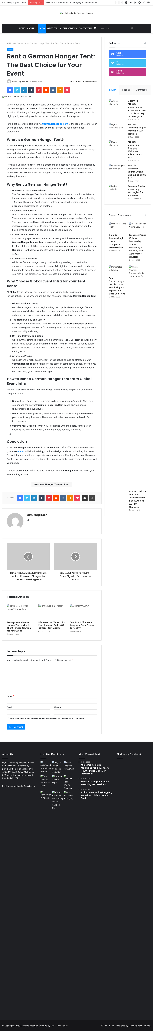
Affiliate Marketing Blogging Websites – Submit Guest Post (135, 149)
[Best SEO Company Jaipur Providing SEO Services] (117, 128)
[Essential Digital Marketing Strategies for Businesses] (117, 190)
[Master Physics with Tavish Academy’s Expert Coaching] (57, 767)
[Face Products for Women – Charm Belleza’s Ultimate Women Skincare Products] (69, 765)
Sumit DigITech (18, 81)
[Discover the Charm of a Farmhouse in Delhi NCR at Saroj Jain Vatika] (51, 611)
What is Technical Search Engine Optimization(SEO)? (137, 172)
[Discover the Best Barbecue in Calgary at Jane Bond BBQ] (69, 795)
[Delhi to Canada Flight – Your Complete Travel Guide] (117, 227)
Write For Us (54, 28)
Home (22, 28)
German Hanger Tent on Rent (52, 484)
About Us (32, 28)
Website (57, 707)
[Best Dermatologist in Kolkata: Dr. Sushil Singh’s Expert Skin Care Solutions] (117, 270)
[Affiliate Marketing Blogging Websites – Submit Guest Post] (117, 146)
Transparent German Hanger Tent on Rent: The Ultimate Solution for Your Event (19, 626)
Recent (126, 89)
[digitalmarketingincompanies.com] (76, 13)
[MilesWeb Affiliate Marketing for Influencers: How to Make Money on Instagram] (117, 105)
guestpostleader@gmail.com (21, 786)
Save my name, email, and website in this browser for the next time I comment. (47, 718)
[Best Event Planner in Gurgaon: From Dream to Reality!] (83, 611)
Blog (42, 28)
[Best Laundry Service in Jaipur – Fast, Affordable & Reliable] (45, 781)
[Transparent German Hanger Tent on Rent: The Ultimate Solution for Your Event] (20, 611)
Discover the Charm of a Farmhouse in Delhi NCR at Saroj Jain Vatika (51, 625)
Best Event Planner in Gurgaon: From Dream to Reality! (82, 625)
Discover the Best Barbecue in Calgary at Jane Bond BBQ (71, 2)
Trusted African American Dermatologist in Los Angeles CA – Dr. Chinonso (137, 499)
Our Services (70, 28)
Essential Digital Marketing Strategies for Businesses (136, 191)
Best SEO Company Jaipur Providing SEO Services (137, 129)
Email (10, 707)
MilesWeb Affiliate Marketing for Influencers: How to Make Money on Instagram (137, 108)
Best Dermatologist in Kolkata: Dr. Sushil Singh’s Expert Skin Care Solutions (117, 286)
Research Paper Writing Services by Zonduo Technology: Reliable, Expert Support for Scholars (137, 246)
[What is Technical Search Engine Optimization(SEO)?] (117, 169)
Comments (141, 89)
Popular (112, 89)
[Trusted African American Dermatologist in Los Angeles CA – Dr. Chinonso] (137, 376)
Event (19, 43)
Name (10, 696)
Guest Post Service (60, 1025)
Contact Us (85, 28)
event (20, 451)
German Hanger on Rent (55, 123)
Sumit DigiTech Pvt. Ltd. (140, 1025)
